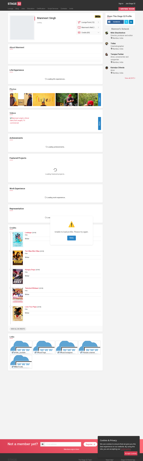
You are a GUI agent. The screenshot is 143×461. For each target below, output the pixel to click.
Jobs (23, 8)
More (99, 99)
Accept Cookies (131, 453)
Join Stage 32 (130, 3)
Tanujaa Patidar (117, 54)
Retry (71, 238)
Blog (17, 8)
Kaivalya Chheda (117, 68)
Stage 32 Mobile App (128, 460)
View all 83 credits (18, 329)
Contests (64, 8)
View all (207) (130, 78)
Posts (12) (88, 22)
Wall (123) (89, 27)
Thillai (113, 43)
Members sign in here (71, 449)
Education (30, 8)
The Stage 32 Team (85, 460)
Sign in (121, 3)
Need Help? (110, 460)
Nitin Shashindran (118, 33)
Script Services (53, 8)
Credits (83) (86, 32)
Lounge (10, 8)
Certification (41, 8)
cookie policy (126, 449)
